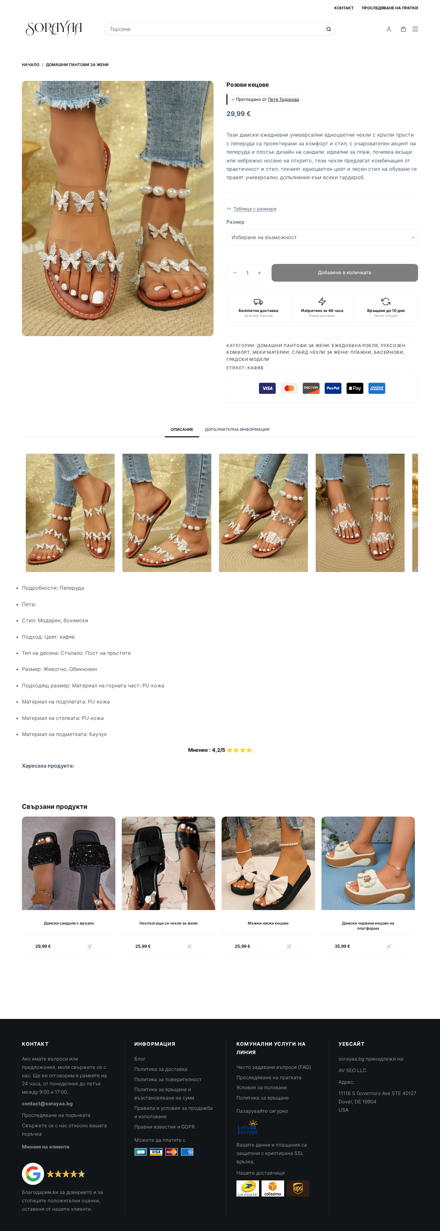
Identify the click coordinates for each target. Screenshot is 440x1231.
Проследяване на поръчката (56, 1115)
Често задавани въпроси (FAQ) (273, 1067)
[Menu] (415, 29)
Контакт (344, 7)
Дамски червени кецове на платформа (368, 926)
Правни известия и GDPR (164, 1127)
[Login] (389, 29)
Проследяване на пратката (268, 1077)
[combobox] (216, 29)
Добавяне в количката (344, 272)
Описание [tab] (182, 429)
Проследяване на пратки (390, 7)
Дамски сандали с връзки (69, 923)
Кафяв (255, 367)
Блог (140, 1059)
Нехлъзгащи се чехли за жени (168, 923)
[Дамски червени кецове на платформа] (368, 863)
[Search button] (329, 29)
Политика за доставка (160, 1069)
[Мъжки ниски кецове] (268, 863)
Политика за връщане (262, 1098)
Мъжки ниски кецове (268, 923)
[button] (251, 209)
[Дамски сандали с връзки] (68, 863)
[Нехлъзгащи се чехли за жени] (168, 863)
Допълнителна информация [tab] (237, 429)
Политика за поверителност (168, 1079)
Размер (235, 222)
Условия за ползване (261, 1087)
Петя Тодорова (283, 99)
